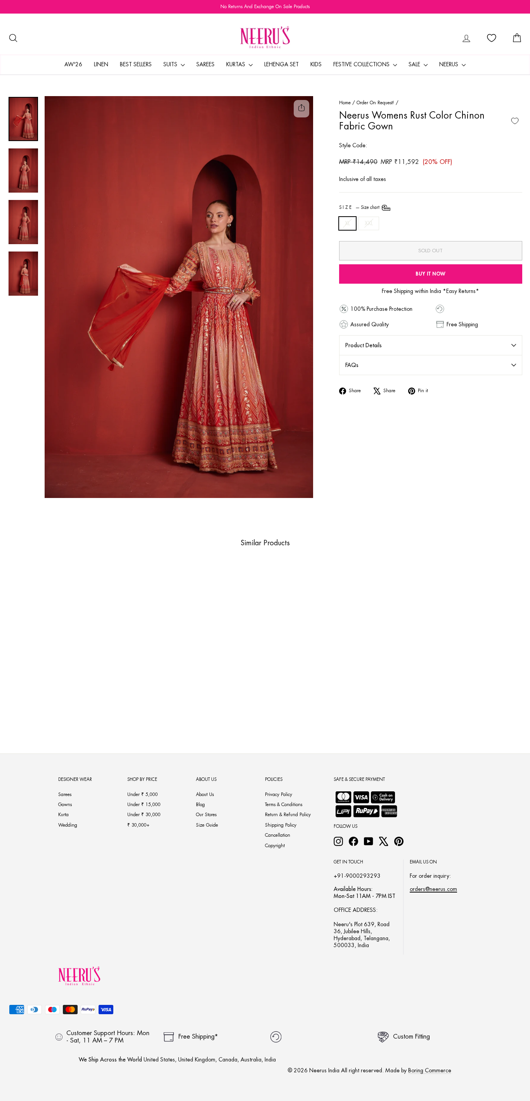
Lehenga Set (281, 64)
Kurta (63, 814)
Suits (171, 64)
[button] (59, 711)
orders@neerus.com (433, 889)
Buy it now (430, 273)
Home (345, 102)
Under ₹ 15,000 (144, 804)
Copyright (275, 845)
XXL (369, 223)
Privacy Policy (278, 794)
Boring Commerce (429, 1070)
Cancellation (277, 835)
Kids (316, 64)
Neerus (449, 64)
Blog (200, 804)
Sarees (205, 64)
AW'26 (73, 64)
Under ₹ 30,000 (144, 814)
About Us (205, 794)
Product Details (363, 345)
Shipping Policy (280, 825)
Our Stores (206, 814)
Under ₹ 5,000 (142, 794)
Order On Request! (375, 102)
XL (347, 223)
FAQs (352, 365)
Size (360, 207)
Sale (415, 64)
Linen (101, 64)
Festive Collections (362, 64)
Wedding (67, 825)
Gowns (65, 804)
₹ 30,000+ (138, 825)
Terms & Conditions (283, 804)
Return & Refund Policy (288, 814)
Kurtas (236, 64)
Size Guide (207, 825)
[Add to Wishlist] (514, 121)
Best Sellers (136, 64)
